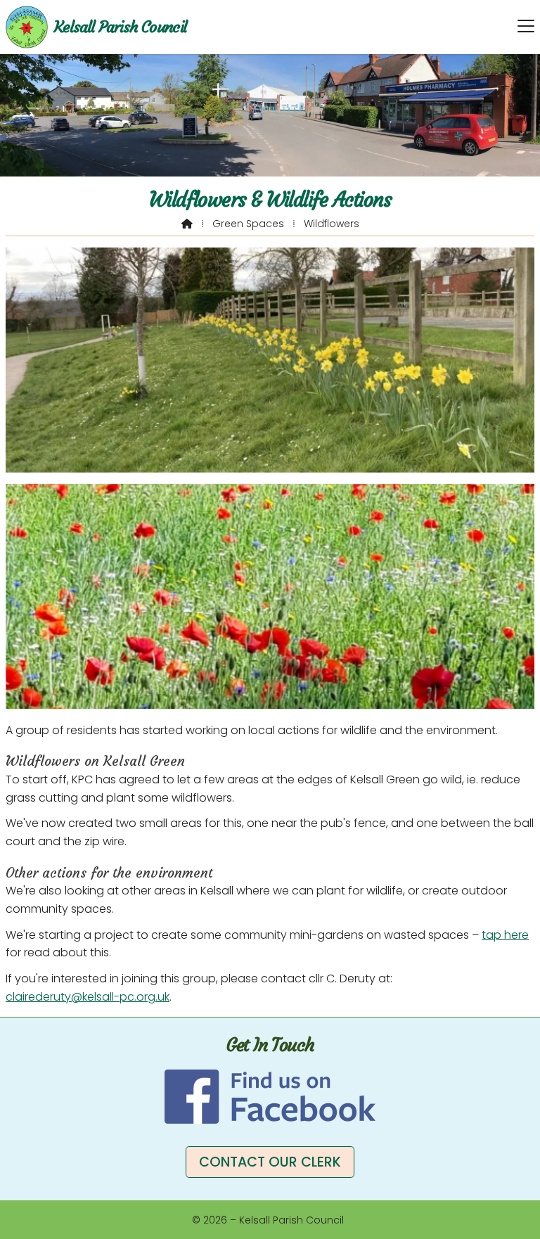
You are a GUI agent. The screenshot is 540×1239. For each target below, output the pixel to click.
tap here (505, 935)
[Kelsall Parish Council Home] (27, 27)
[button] (526, 26)
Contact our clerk (270, 1162)
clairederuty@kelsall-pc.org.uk (87, 997)
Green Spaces (248, 224)
